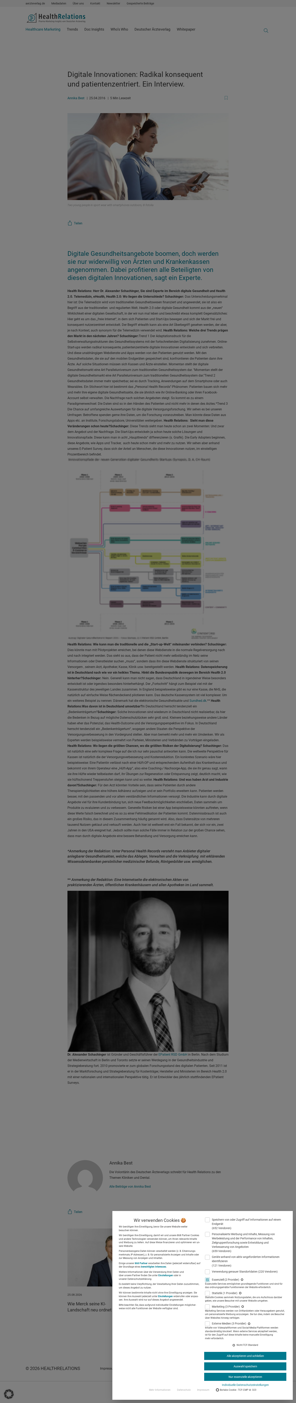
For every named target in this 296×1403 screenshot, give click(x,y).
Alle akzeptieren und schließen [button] (245, 1356)
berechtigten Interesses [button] (153, 1266)
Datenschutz (184, 1390)
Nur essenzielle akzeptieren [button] (245, 1376)
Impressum (203, 1390)
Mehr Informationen (160, 1390)
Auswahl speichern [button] (245, 1366)
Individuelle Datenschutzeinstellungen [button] (245, 1384)
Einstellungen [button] (165, 1275)
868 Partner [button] (141, 1263)
